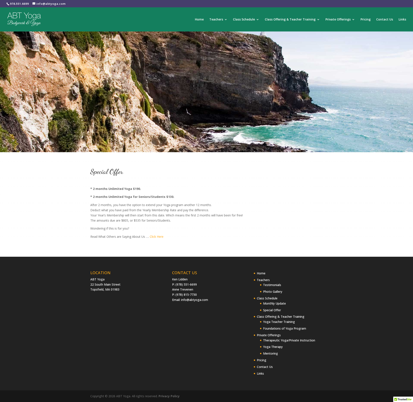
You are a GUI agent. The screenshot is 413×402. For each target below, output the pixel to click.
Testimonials (272, 285)
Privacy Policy (169, 396)
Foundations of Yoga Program (284, 328)
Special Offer (272, 310)
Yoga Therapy (273, 347)
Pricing (366, 19)
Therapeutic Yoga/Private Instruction (289, 340)
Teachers (216, 19)
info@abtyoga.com (194, 300)
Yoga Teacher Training (279, 322)
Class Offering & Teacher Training (290, 19)
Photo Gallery (272, 291)
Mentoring (270, 353)
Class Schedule (244, 19)
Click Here (156, 237)
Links (402, 19)
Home (199, 19)
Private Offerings (338, 19)
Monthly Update (274, 303)
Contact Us (384, 19)
